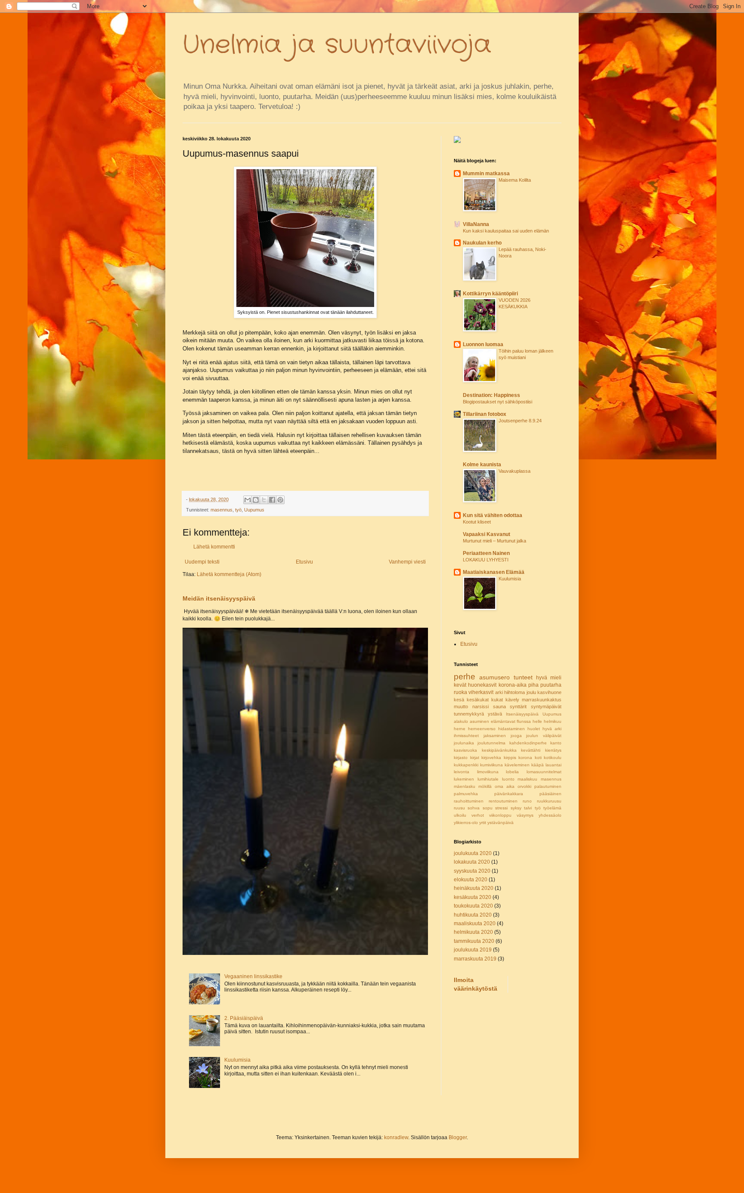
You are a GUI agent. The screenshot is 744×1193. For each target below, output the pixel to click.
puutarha (550, 685)
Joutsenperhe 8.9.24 (520, 420)
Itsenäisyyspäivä (522, 714)
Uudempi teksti (202, 562)
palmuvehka (466, 793)
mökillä (485, 786)
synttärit (518, 706)
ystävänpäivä (500, 822)
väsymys (525, 815)
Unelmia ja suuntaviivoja (337, 45)
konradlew (396, 1137)
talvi (528, 808)
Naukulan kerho (482, 243)
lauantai (553, 764)
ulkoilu (460, 815)
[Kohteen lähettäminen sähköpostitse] (247, 500)
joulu (531, 692)
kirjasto (461, 757)
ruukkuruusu (549, 801)
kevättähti (530, 750)
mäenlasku (464, 786)
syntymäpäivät (546, 706)
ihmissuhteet (466, 735)
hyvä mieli (548, 678)
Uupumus (254, 509)
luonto (508, 779)
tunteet (523, 677)
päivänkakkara (508, 793)
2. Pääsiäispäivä (243, 1018)
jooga (516, 735)
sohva (474, 808)
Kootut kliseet (477, 521)
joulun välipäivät (543, 735)
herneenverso (482, 728)
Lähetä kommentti (214, 547)
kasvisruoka (465, 750)
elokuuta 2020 (470, 880)
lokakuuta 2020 (472, 862)
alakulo (461, 721)
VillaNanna (476, 224)
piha (533, 685)
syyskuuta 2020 (472, 871)
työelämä (552, 808)
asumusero (494, 677)
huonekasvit (482, 685)
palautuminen (547, 786)
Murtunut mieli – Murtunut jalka (494, 540)
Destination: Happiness (491, 395)
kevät (460, 685)
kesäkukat (478, 699)
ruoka (460, 692)
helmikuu (552, 721)
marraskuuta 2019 (475, 959)
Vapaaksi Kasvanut (486, 534)
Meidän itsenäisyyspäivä (219, 598)
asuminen (479, 721)
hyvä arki (551, 728)
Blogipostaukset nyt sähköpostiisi (497, 401)
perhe (464, 676)
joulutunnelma (491, 743)
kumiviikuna (491, 764)
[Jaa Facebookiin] (272, 500)
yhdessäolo (550, 815)
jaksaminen (495, 735)
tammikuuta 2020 (474, 941)
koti (538, 757)
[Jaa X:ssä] (264, 500)
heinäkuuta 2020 (473, 888)
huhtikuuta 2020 (473, 915)
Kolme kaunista (482, 465)
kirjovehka (491, 757)
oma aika (505, 786)
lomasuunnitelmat (544, 771)
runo (527, 801)
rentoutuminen (503, 801)
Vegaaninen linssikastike (253, 976)
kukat (497, 699)
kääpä (537, 764)
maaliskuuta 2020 (475, 923)
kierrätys (553, 750)
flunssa (524, 721)
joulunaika (464, 743)
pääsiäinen (550, 793)
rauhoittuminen (469, 801)
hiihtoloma (514, 692)
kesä (459, 699)
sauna (499, 706)
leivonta (461, 771)
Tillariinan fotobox (484, 414)
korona (525, 757)
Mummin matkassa (486, 173)
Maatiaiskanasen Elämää (493, 572)
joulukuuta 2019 (473, 950)
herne (459, 728)
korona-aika (513, 685)
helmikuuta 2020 (473, 932)
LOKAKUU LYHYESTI (485, 559)
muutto (461, 706)
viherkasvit (480, 692)
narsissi (480, 706)
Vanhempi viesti (407, 562)
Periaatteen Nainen (486, 553)
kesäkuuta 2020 (472, 897)
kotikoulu (552, 757)
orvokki (524, 786)
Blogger (458, 1137)
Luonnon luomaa (483, 344)
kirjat (474, 757)
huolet (533, 728)
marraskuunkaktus (541, 699)
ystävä (495, 713)
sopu (488, 808)
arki (499, 692)
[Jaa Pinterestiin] (280, 500)
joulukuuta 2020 (473, 853)
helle (537, 721)
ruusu (459, 808)
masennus (221, 509)
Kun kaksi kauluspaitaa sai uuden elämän (506, 230)
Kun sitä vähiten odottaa (492, 515)
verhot (477, 815)
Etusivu (304, 562)
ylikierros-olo (466, 822)
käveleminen (517, 764)
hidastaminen (511, 728)
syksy (516, 808)
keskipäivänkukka (499, 750)
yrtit (482, 822)
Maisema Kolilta (515, 180)
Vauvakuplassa (514, 471)
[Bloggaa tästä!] (255, 500)
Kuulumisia (237, 1060)
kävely (512, 699)
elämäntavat (503, 721)
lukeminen (464, 779)
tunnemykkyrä (469, 713)
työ (238, 509)
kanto (555, 743)
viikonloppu (500, 815)
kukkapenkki (466, 764)
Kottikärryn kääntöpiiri (490, 294)
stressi (501, 808)
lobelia (512, 771)
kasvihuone (549, 692)
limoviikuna (488, 771)
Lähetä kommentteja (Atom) (229, 574)
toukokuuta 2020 (473, 906)
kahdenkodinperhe (528, 743)
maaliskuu (527, 779)
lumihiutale (488, 779)
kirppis (510, 757)
